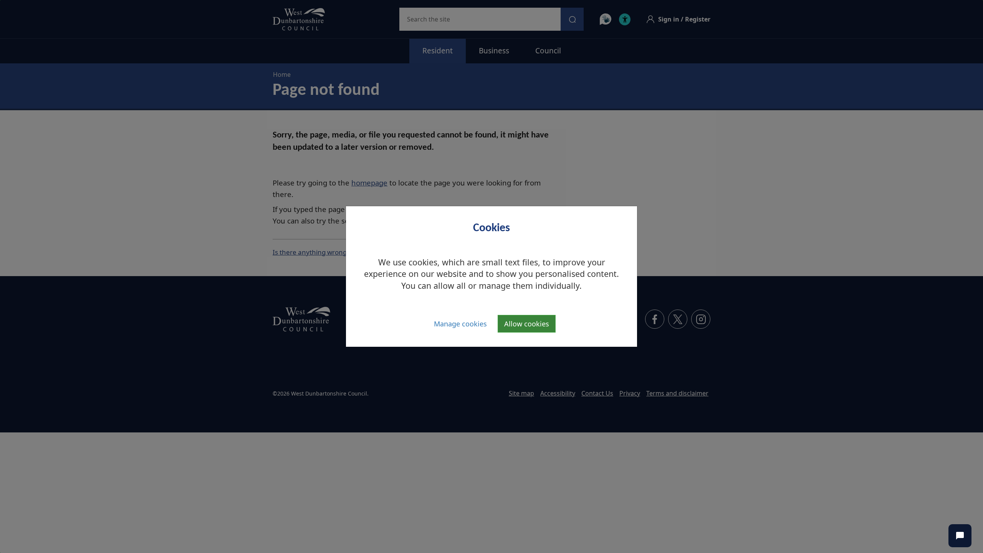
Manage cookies (460, 323)
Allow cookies (526, 323)
